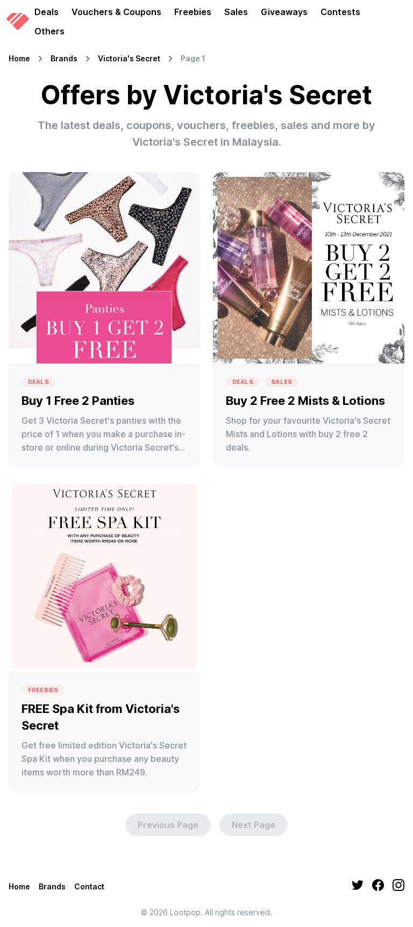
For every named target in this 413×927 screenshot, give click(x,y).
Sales (236, 11)
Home (19, 58)
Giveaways (284, 11)
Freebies (192, 11)
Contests (340, 11)
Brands (64, 58)
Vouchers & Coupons (116, 11)
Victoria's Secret (129, 58)
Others (49, 31)
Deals (46, 11)
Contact (89, 886)
